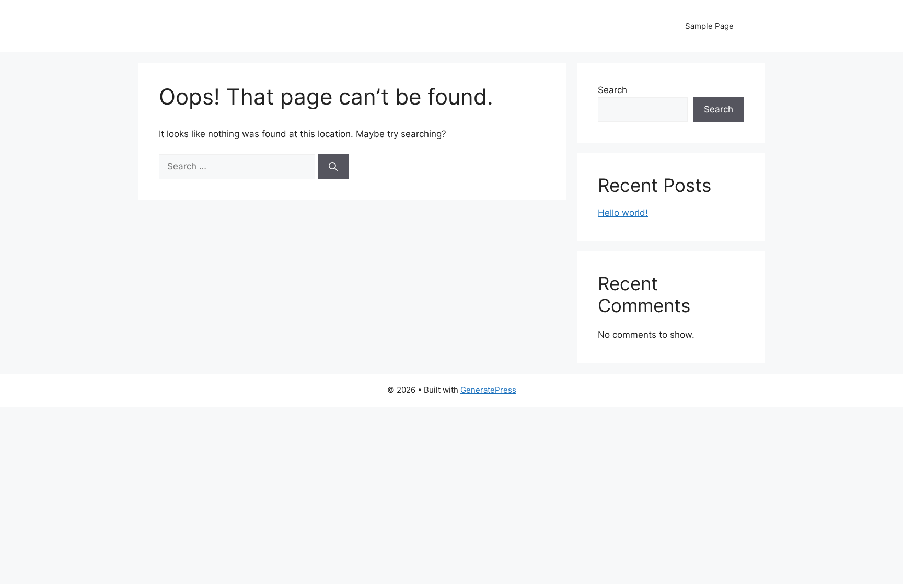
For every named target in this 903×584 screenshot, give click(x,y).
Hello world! (623, 213)
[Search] (333, 166)
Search (612, 90)
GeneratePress (488, 390)
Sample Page (709, 26)
